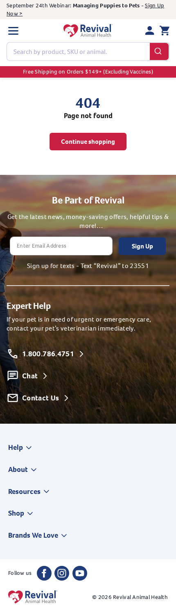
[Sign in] (150, 31)
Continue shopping (88, 141)
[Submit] (159, 51)
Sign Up (142, 246)
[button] (13, 30)
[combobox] (88, 51)
